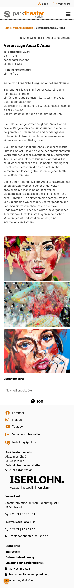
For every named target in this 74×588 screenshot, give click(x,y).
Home (7, 27)
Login (45, 3)
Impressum (12, 551)
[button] (67, 14)
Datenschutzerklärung (19, 557)
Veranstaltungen (23, 27)
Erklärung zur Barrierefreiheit (24, 563)
